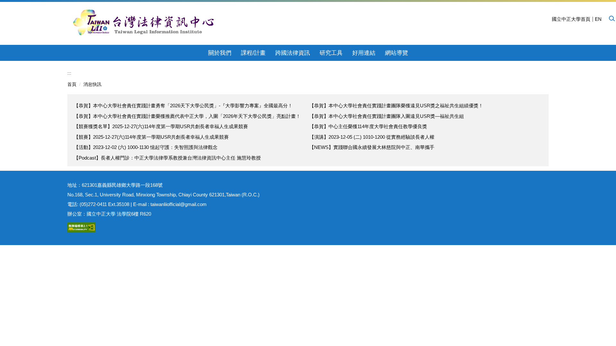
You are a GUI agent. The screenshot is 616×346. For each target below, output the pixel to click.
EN (598, 19)
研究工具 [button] (331, 53)
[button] (611, 18)
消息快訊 (92, 84)
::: (69, 73)
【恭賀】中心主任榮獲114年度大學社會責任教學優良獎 (368, 126)
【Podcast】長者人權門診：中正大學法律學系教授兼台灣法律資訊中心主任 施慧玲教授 (167, 158)
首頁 (71, 84)
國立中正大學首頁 (571, 19)
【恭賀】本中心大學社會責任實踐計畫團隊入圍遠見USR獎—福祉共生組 (386, 116)
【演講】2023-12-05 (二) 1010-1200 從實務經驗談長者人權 (371, 137)
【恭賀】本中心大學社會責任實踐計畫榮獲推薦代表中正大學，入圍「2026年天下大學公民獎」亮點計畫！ (187, 116)
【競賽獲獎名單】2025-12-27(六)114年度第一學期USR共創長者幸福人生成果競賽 (161, 126)
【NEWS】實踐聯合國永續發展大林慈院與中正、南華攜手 (371, 147)
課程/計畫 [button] (253, 53)
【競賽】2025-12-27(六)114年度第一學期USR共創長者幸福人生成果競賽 (151, 137)
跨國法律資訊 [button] (292, 53)
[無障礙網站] (81, 226)
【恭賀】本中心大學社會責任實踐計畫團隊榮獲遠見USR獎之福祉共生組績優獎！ (396, 105)
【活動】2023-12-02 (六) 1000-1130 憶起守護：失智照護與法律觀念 (146, 147)
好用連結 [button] (363, 53)
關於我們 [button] (219, 53)
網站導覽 (396, 53)
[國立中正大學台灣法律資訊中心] (143, 22)
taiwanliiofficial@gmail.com (178, 204)
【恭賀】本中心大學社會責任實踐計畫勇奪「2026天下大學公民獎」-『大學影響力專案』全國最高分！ (183, 105)
